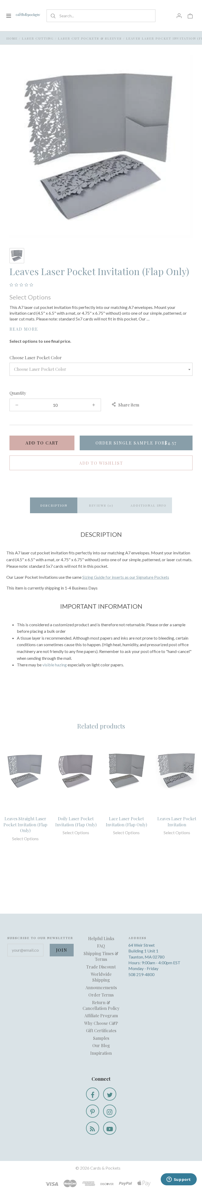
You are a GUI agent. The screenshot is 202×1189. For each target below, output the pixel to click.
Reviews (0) (101, 505)
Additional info (148, 505)
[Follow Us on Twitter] (109, 1094)
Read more (23, 329)
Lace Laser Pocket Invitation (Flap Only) (126, 821)
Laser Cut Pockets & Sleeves (90, 38)
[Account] (179, 15)
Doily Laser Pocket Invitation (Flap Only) (76, 821)
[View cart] (190, 15)
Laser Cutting (38, 38)
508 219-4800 (141, 974)
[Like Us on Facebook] (92, 1094)
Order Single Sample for (135, 443)
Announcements (101, 987)
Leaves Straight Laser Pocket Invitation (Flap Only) (25, 824)
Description (53, 505)
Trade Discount (101, 967)
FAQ (101, 946)
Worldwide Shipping (101, 977)
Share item (128, 405)
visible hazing (54, 664)
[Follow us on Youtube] (109, 1128)
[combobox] (101, 369)
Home (12, 38)
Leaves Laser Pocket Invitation (176, 821)
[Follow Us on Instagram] (109, 1111)
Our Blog (101, 1045)
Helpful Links (101, 938)
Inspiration (101, 1053)
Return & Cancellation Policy (101, 1005)
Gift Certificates (101, 1030)
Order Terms (101, 995)
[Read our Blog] (92, 1128)
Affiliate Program (101, 1015)
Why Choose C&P (101, 1023)
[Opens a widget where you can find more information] (178, 1179)
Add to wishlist (101, 463)
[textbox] (101, 369)
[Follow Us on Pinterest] (92, 1111)
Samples (101, 1038)
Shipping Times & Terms (101, 956)
